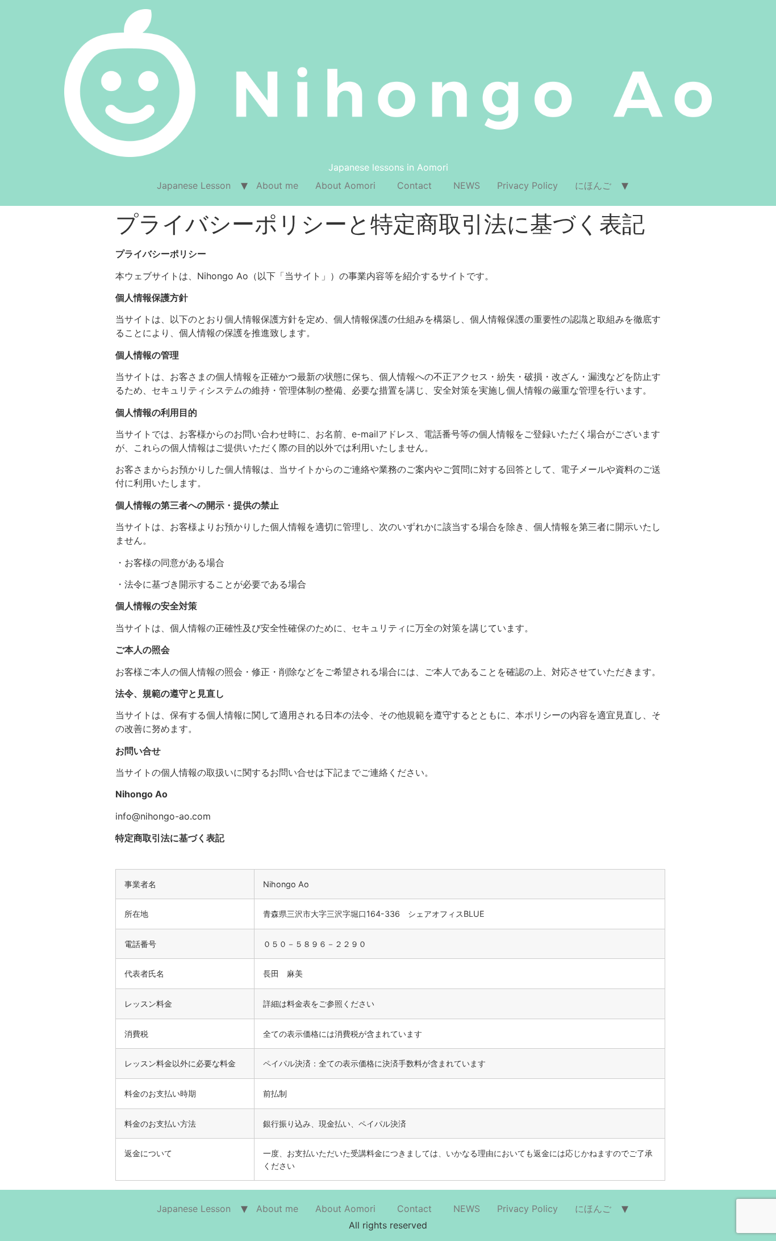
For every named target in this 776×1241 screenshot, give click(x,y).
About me (277, 185)
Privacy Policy (527, 185)
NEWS (466, 185)
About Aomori (345, 185)
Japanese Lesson (194, 185)
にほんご (593, 185)
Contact (419, 185)
